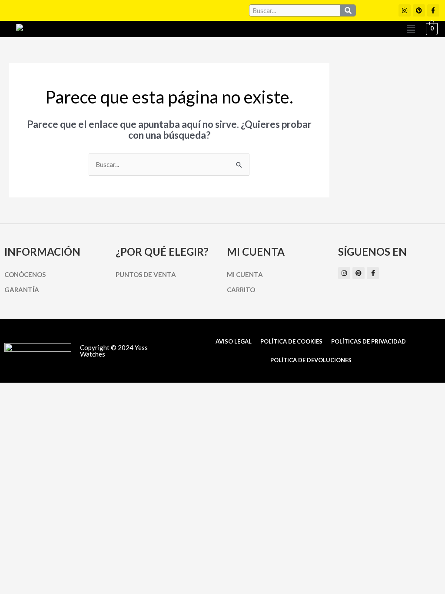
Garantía (21, 290)
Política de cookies (291, 341)
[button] (410, 29)
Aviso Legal (234, 341)
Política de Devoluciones (311, 360)
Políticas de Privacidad (368, 341)
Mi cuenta (245, 274)
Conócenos (25, 274)
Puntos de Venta (146, 274)
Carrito (241, 290)
